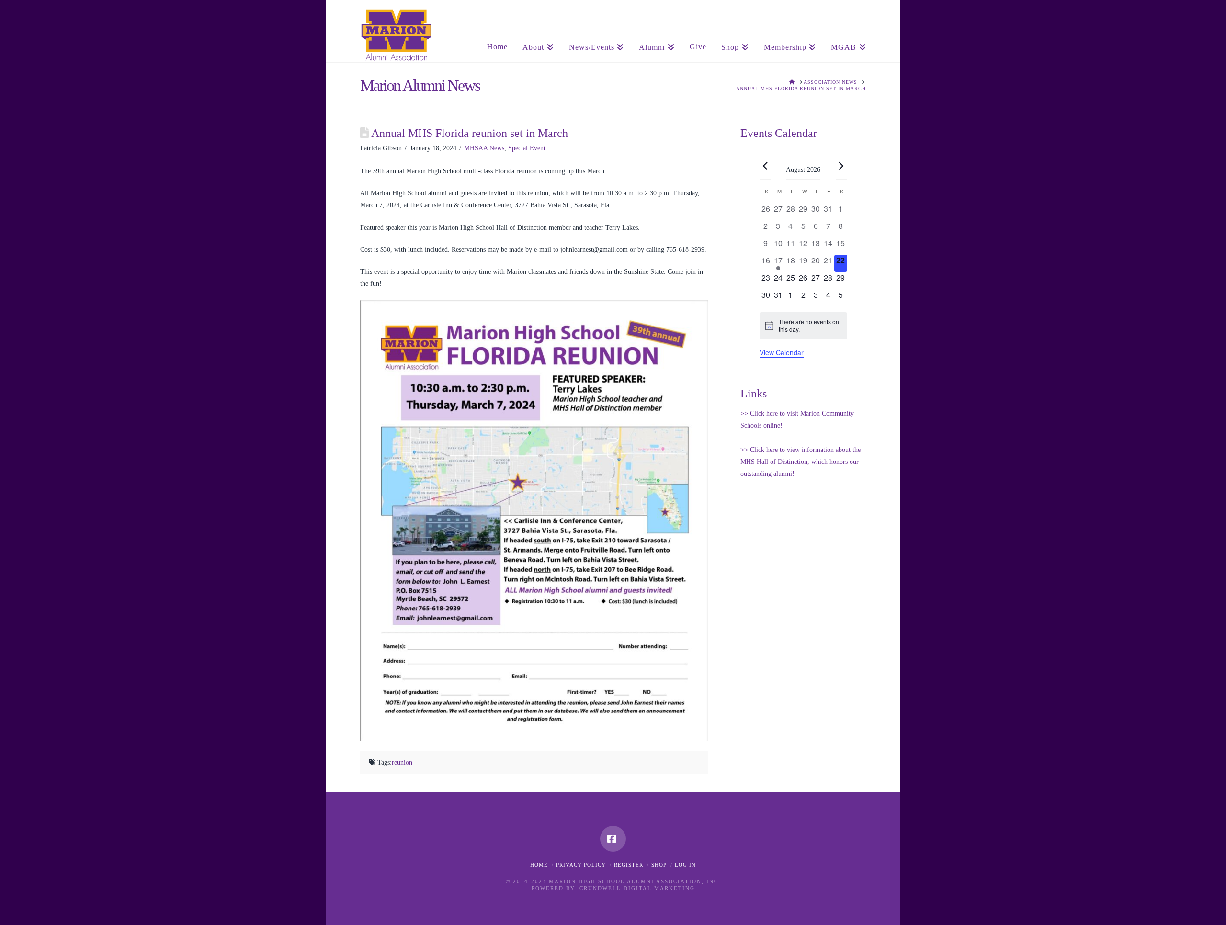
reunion (402, 762)
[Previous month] (765, 166)
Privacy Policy (581, 865)
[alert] (803, 325)
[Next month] (841, 166)
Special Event (526, 148)
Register (628, 865)
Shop (659, 865)
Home (539, 865)
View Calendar (782, 352)
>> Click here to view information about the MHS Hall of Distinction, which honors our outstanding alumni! (800, 461)
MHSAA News (484, 148)
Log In (685, 865)
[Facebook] (613, 839)
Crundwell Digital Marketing (637, 888)
